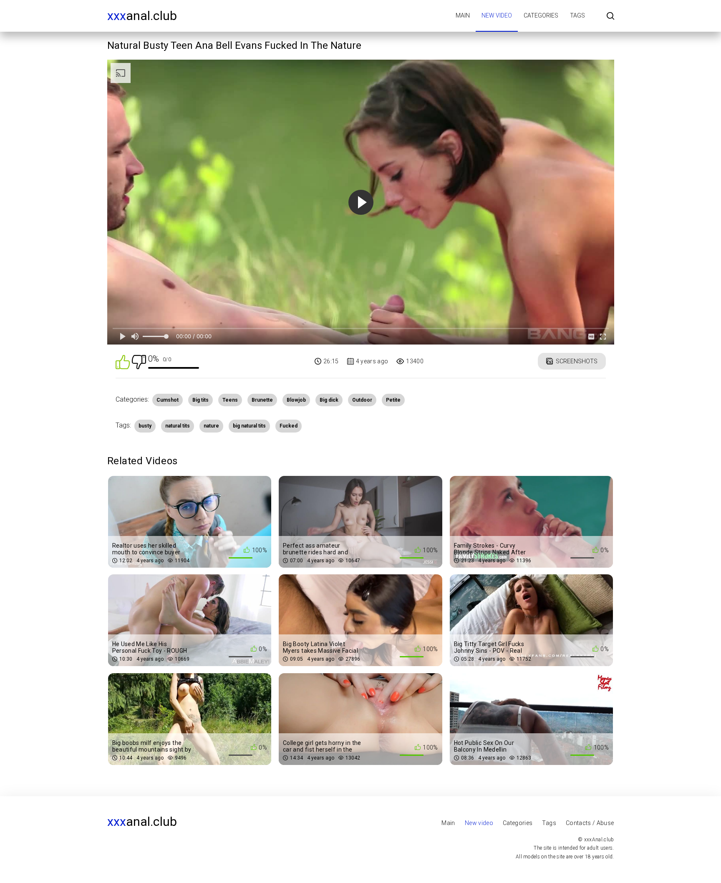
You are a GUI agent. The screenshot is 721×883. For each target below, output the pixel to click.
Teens (230, 400)
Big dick (329, 400)
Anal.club (142, 15)
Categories (541, 15)
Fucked (288, 426)
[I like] (123, 361)
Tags (577, 15)
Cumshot (167, 400)
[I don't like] (139, 361)
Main (463, 15)
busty (145, 426)
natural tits (177, 426)
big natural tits (249, 426)
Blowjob (296, 400)
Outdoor (362, 400)
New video (497, 15)
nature (211, 426)
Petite (393, 400)
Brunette (262, 400)
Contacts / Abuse (590, 823)
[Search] (610, 16)
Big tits (200, 400)
